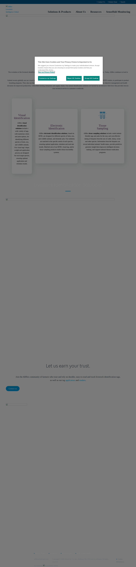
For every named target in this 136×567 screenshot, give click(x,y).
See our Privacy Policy (46, 72)
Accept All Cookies (91, 78)
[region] (69, 70)
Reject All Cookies (74, 78)
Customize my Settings (47, 78)
